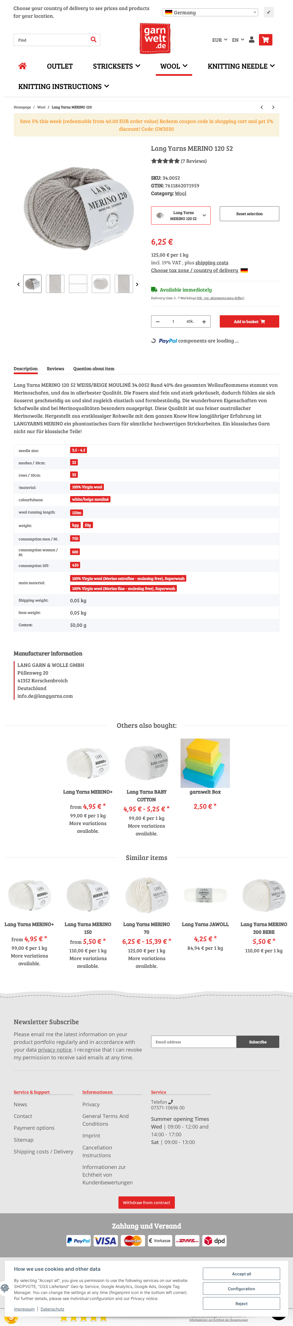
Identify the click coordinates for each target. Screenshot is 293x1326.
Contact (23, 1116)
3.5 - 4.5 (78, 450)
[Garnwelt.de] (155, 38)
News (20, 1104)
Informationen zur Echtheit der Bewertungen (218, 1319)
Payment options (34, 1127)
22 (74, 462)
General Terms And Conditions (105, 1120)
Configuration (241, 1288)
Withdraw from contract (146, 1202)
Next (137, 284)
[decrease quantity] (157, 321)
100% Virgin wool (87, 486)
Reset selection (249, 213)
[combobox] (210, 12)
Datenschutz (52, 1309)
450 (75, 565)
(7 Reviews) (194, 160)
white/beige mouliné (90, 499)
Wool (180, 193)
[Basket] (268, 39)
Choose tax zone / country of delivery (195, 270)
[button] (252, 40)
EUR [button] (217, 39)
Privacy (91, 1104)
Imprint (91, 1135)
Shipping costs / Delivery (43, 1151)
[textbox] (210, 12)
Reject (241, 1303)
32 (74, 474)
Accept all (241, 1273)
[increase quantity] (204, 321)
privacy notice (55, 1049)
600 (75, 551)
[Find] (93, 40)
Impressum (24, 1309)
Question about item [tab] (93, 368)
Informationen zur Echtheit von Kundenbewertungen (107, 1175)
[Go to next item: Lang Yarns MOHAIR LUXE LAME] (273, 107)
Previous (18, 284)
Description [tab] (26, 368)
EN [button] (235, 39)
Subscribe (258, 1041)
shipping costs (211, 262)
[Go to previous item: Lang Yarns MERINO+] (262, 107)
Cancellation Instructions (97, 1151)
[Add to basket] (18, 141)
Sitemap (23, 1139)
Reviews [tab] (55, 368)
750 (75, 538)
